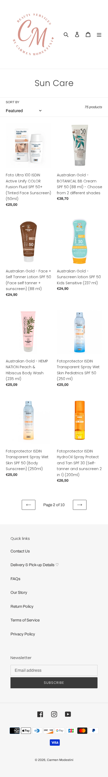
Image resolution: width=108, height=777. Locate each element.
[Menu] (99, 34)
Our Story (18, 592)
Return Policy (22, 606)
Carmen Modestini (60, 760)
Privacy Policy (22, 634)
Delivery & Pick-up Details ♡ (34, 565)
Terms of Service (25, 620)
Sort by (12, 102)
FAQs (15, 579)
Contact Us (20, 551)
